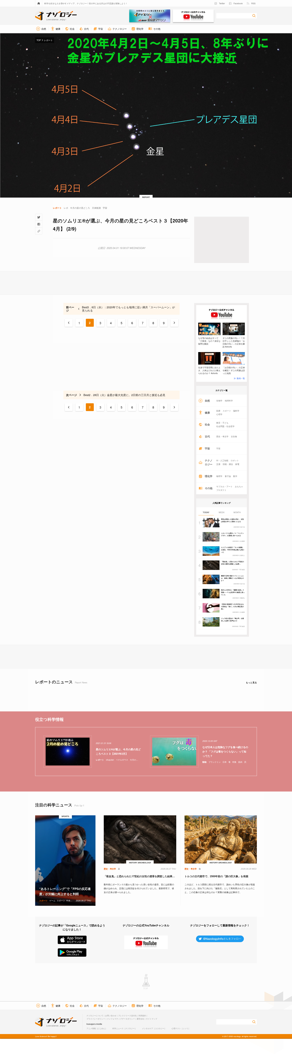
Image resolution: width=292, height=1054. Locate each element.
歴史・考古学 (222, 436)
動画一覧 (241, 378)
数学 (235, 476)
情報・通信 (228, 464)
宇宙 (218, 448)
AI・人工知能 (222, 460)
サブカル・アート (224, 486)
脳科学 (236, 410)
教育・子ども (222, 422)
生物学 (219, 400)
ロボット (235, 460)
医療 (218, 410)
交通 (218, 464)
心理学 (219, 414)
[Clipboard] (38, 231)
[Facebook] (38, 224)
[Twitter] (38, 217)
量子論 (228, 476)
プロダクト (221, 490)
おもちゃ (239, 486)
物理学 (219, 476)
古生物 (234, 436)
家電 (237, 464)
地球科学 (229, 400)
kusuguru (91, 1023)
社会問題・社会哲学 (225, 426)
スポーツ (227, 410)
